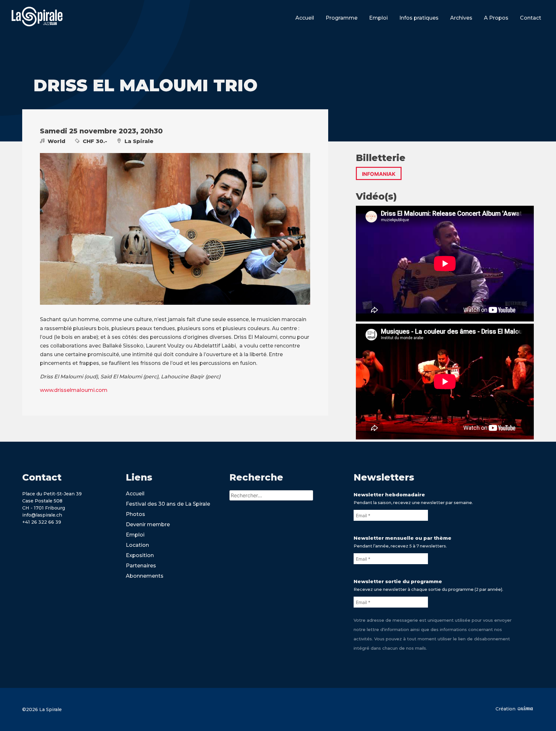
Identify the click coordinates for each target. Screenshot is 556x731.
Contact (530, 18)
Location (137, 545)
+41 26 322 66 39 (41, 522)
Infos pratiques (419, 18)
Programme (341, 18)
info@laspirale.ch (42, 515)
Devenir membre (148, 524)
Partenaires (141, 566)
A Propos (496, 18)
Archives (461, 18)
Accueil (304, 18)
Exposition (140, 555)
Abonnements (144, 576)
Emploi (378, 18)
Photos (135, 514)
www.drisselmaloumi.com (73, 390)
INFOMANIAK (378, 174)
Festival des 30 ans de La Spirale (168, 504)
